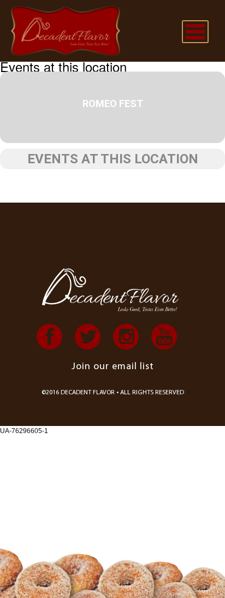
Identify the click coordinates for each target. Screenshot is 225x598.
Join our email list (113, 367)
